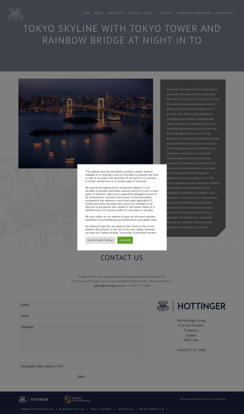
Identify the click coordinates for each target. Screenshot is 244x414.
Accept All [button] (125, 240)
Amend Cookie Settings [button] (100, 240)
